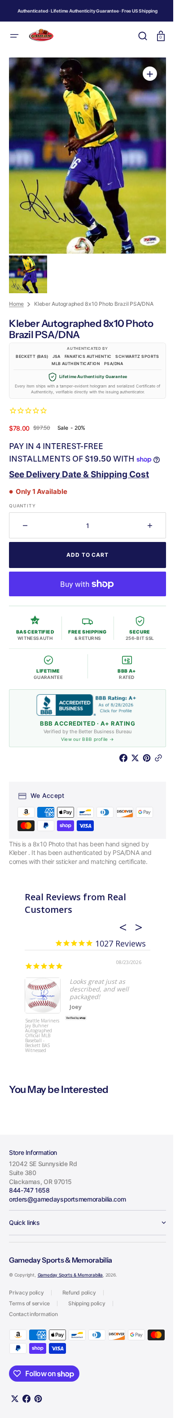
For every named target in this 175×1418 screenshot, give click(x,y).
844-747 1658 (29, 1194)
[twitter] (130, 762)
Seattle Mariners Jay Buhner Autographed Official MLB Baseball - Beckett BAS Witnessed (42, 1039)
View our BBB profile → (84, 743)
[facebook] (118, 762)
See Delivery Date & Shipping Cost (79, 478)
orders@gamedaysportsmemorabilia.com (67, 1203)
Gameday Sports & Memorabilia (70, 1278)
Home (16, 295)
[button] (14, 36)
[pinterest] (142, 762)
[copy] (153, 762)
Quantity (22, 509)
